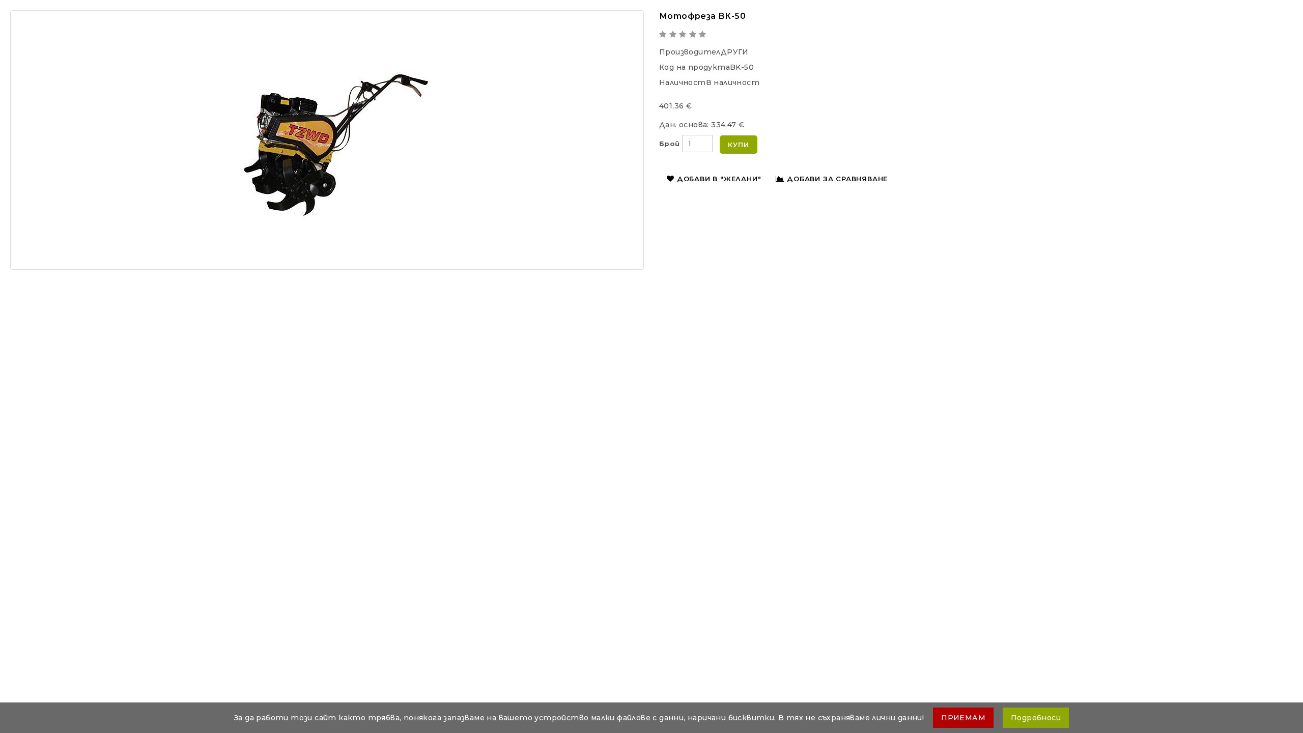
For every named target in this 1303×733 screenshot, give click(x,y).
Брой (669, 143)
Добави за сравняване (837, 179)
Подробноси (1036, 717)
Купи (738, 144)
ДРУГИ (735, 52)
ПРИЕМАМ (963, 717)
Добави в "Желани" (719, 179)
